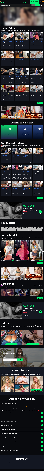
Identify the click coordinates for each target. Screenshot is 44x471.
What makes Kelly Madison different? (9, 450)
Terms (13, 462)
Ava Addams (10, 227)
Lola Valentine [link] (36, 190)
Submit (20, 359)
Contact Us (33, 462)
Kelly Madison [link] (18, 95)
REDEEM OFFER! (34, 1)
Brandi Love (4, 227)
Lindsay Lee (25, 230)
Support (10, 462)
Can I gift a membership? (6, 446)
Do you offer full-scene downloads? (9, 433)
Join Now (38, 5)
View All (40, 102)
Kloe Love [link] (32, 95)
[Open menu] (42, 5)
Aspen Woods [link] (18, 42)
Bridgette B (32, 230)
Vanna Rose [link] (4, 42)
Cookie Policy (18, 462)
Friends (29, 462)
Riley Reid (19, 230)
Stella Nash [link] (4, 78)
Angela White (32, 227)
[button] (43, 251)
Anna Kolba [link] (32, 61)
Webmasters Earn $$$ (27, 464)
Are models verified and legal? (8, 437)
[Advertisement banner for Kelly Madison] (22, 112)
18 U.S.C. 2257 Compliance (17, 464)
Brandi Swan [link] (4, 95)
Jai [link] (16, 61)
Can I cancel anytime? (6, 412)
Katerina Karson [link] (4, 190)
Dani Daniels (38, 230)
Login (33, 5)
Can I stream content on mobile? (8, 429)
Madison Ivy (39, 227)
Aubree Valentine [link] (26, 190)
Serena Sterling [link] (4, 61)
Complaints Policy (24, 462)
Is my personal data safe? (7, 425)
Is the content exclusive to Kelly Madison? (10, 417)
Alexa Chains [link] (25, 158)
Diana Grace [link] (32, 78)
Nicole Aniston (18, 227)
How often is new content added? (8, 441)
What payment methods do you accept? (10, 421)
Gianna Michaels (5, 230)
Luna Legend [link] (15, 174)
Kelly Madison (25, 227)
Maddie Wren (12, 230)
